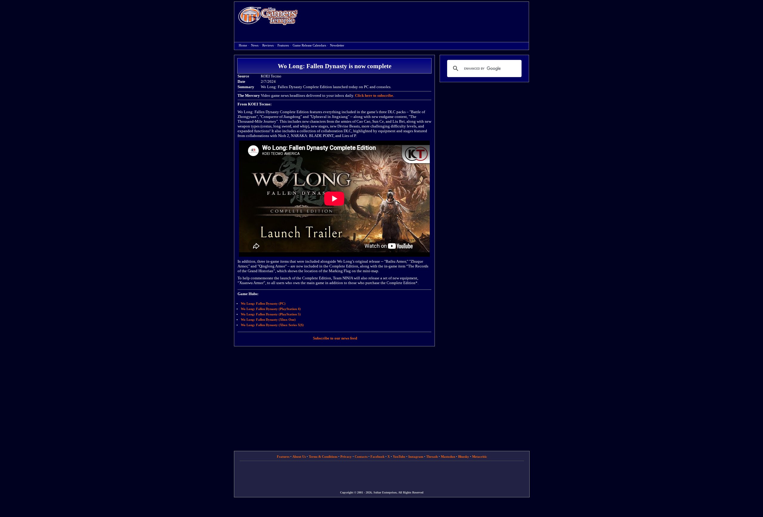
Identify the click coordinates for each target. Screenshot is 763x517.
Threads (432, 456)
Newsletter (337, 45)
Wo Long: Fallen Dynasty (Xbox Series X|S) (272, 325)
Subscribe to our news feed (335, 338)
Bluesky (463, 456)
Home (268, 15)
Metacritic (479, 456)
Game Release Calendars (309, 45)
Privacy (346, 456)
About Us (299, 456)
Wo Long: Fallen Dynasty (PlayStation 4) (271, 309)
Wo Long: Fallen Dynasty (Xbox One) (268, 319)
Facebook (377, 456)
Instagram (415, 456)
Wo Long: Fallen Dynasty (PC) (263, 303)
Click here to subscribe (374, 95)
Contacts (361, 456)
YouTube (399, 456)
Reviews (268, 45)
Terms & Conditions (323, 456)
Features (283, 45)
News (254, 45)
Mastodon (448, 456)
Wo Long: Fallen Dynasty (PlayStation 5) (271, 314)
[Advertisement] (416, 16)
